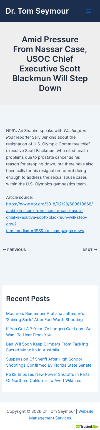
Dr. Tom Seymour (37, 11)
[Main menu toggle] (88, 11)
